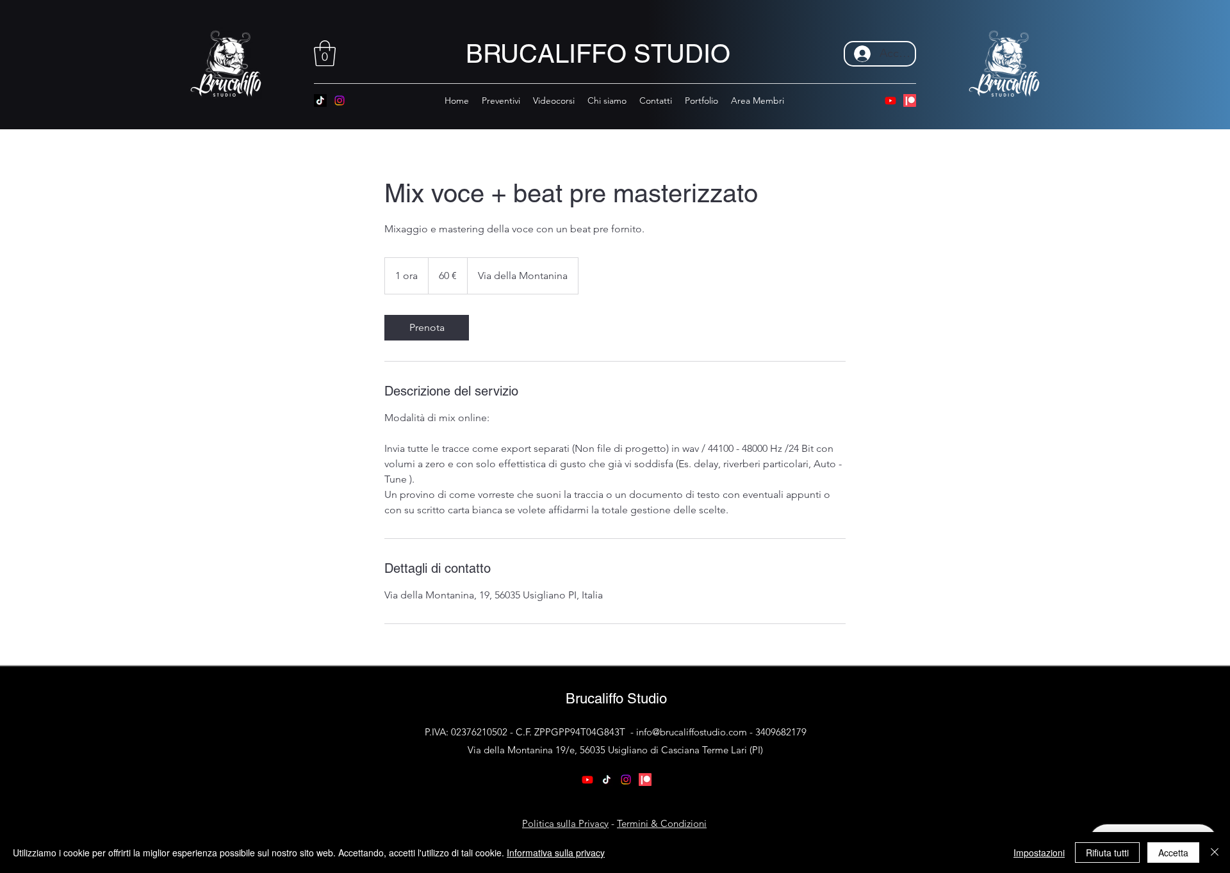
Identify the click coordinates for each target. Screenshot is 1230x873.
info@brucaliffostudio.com (691, 732)
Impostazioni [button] (1039, 852)
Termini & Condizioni (662, 823)
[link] (426, 327)
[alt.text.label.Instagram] (339, 100)
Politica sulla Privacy (565, 823)
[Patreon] (909, 100)
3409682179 (781, 732)
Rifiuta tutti (1107, 852)
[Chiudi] (1214, 852)
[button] (325, 53)
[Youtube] (890, 100)
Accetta (1173, 852)
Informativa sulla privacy (556, 852)
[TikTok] (320, 100)
